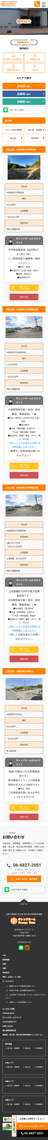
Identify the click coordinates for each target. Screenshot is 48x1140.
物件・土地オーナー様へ (11, 977)
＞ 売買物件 (38, 1048)
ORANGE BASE (8, 1013)
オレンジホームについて (11, 1017)
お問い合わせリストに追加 (24, 287)
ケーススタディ (8, 981)
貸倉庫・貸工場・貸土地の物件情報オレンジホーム (22, 1034)
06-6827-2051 (27, 865)
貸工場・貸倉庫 (35, 129)
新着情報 (5, 959)
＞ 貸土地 (26, 1048)
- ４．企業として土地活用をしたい (18, 1002)
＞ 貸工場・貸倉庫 (12, 1048)
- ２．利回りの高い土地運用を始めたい (20, 990)
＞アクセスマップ (24, 941)
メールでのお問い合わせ (34, 1126)
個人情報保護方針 (9, 1030)
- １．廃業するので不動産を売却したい (20, 986)
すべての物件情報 (13, 129)
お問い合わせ (7, 1026)
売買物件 (35, 138)
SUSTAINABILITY (9, 1021)
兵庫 (4, 968)
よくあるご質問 (8, 1009)
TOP (4, 955)
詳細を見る (24, 297)
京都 (4, 964)
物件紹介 (5, 972)
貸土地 (13, 138)
